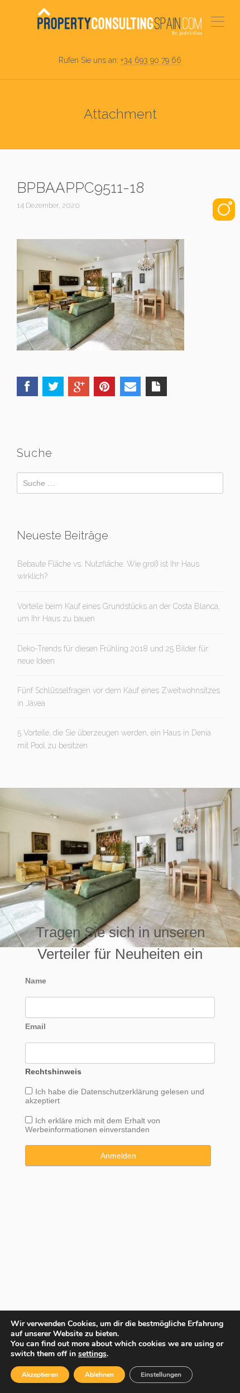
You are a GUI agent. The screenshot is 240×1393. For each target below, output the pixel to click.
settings (92, 1354)
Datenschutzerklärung (120, 1091)
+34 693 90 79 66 (151, 60)
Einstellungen (161, 1374)
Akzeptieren (40, 1374)
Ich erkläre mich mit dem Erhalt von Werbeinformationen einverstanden (92, 1125)
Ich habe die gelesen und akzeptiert (114, 1096)
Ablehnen (99, 1374)
